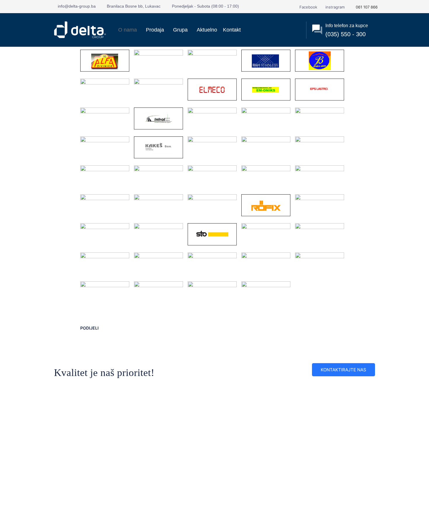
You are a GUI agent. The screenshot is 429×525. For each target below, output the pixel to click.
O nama (127, 30)
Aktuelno (207, 30)
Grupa (180, 30)
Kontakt (232, 30)
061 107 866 (366, 7)
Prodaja (155, 30)
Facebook (307, 7)
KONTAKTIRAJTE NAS (343, 369)
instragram (334, 7)
